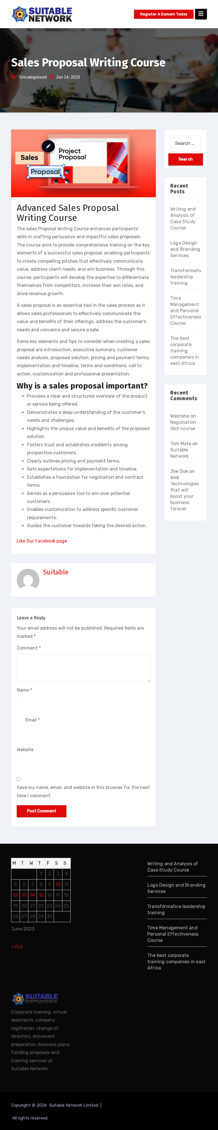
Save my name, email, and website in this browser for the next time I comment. (83, 791)
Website (25, 749)
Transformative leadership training (187, 277)
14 (32, 895)
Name (24, 690)
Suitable (56, 572)
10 (58, 884)
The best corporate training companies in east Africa (184, 351)
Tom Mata (180, 443)
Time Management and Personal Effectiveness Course (186, 310)
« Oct (17, 946)
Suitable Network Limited (74, 1105)
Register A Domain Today (163, 14)
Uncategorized (33, 77)
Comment (29, 648)
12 (15, 895)
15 (41, 895)
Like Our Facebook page (42, 541)
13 (24, 895)
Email (32, 720)
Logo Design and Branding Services (185, 249)
